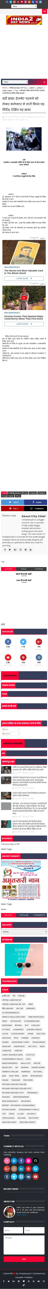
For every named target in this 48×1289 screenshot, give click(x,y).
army (4, 1021)
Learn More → (23, 1215)
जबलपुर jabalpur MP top (18, 88)
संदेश (6, 729)
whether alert (9, 1122)
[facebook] (7, 2)
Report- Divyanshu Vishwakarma (18, 1105)
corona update (34, 1029)
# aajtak (33, 493)
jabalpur (6, 1051)
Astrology (15, 1021)
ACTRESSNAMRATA (10, 1013)
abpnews (30, 1008)
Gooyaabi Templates (24, 1277)
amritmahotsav (36, 1017)
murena (24, 1067)
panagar (16, 1080)
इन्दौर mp (6, 996)
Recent (8, 915)
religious (26, 1101)
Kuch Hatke (10, 675)
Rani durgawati (10, 1101)
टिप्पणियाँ (7, 734)
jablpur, (11, 119)
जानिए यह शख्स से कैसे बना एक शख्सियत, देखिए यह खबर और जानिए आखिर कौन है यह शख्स (30, 768)
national (37, 1072)
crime (30, 1034)
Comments (39, 915)
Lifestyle (30, 1055)
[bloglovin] (22, 2)
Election (41, 1034)
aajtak (31, 88)
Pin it (16, 509)
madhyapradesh (10, 1063)
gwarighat (19, 1046)
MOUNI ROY (7, 1067)
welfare (22, 1118)
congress (18, 1029)
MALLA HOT (26, 1063)
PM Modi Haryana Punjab (14, 1084)
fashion (36, 1038)
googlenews (39, 1042)
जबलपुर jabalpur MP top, (36, 117)
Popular (24, 915)
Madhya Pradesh (13, 743)
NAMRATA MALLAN (10, 1072)
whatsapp (33, 1118)
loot (28, 1059)
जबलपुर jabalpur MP (11, 1000)
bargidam (7, 1025)
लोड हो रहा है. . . (6, 699)
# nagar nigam (7, 496)
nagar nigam (7, 90)
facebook (39, 569)
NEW (4, 1076)
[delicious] (40, 2)
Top (16, 90)
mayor (37, 1063)
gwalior (6, 1046)
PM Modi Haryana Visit (13, 1093)
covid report (17, 1034)
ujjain (20, 1114)
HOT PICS (32, 1046)
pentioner (28, 1080)
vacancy (31, 1114)
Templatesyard (25, 1273)
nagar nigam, (19, 119)
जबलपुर (21, 996)
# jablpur (41, 493)
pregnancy (32, 1093)
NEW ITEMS (14, 1076)
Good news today (20, 1042)
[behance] (33, 2)
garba (5, 1042)
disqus (23, 569)
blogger (8, 569)
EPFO (16, 1038)
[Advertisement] (24, 53)
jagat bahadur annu (12, 1055)
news (25, 1076)
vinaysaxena (8, 1118)
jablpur (40, 88)
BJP (26, 1025)
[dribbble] (25, 2)
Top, (26, 119)
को (14, 996)
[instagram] (36, 2)
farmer (25, 1038)
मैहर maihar (7, 1008)
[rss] (29, 2)
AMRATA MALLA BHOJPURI (13, 1017)
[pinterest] (18, 2)
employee (6, 1038)
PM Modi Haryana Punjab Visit (17, 1088)
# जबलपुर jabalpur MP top (17, 493)
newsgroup (36, 1076)
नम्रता (30, 1004)
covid (5, 1034)
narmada (26, 1072)
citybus (6, 1029)
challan (35, 1025)
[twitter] (10, 2)
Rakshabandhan (21, 1097)
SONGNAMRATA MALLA (29, 1109)
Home (4, 88)
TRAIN (11, 1114)
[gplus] (14, 2)
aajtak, (5, 119)
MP (16, 1067)
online (5, 1080)
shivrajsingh (9, 1109)
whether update (27, 1122)
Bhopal (18, 1025)
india (42, 1046)
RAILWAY (6, 1097)
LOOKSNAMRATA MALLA (12, 1059)
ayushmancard (31, 1021)
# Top (18, 496)
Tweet (16, 502)
